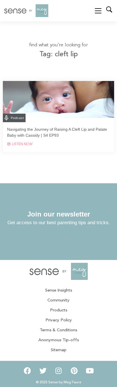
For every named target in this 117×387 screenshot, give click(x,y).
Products (58, 310)
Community (58, 300)
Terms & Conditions (58, 330)
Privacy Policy (58, 320)
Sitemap (58, 350)
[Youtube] (90, 371)
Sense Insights (58, 290)
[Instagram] (58, 371)
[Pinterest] (74, 371)
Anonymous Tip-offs (58, 340)
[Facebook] (27, 371)
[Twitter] (43, 371)
